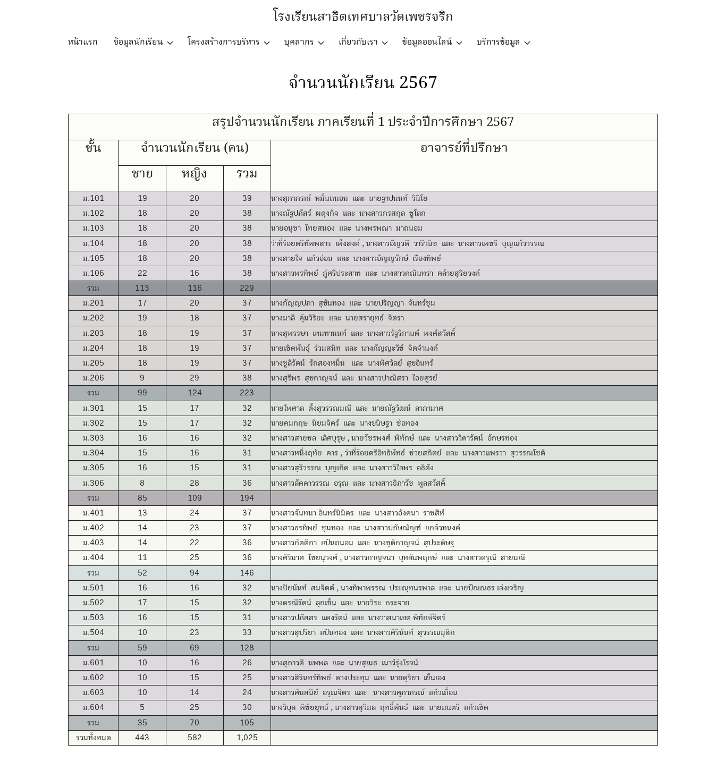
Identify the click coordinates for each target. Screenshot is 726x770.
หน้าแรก (83, 42)
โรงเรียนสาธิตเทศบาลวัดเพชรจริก (363, 17)
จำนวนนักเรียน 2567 (363, 83)
